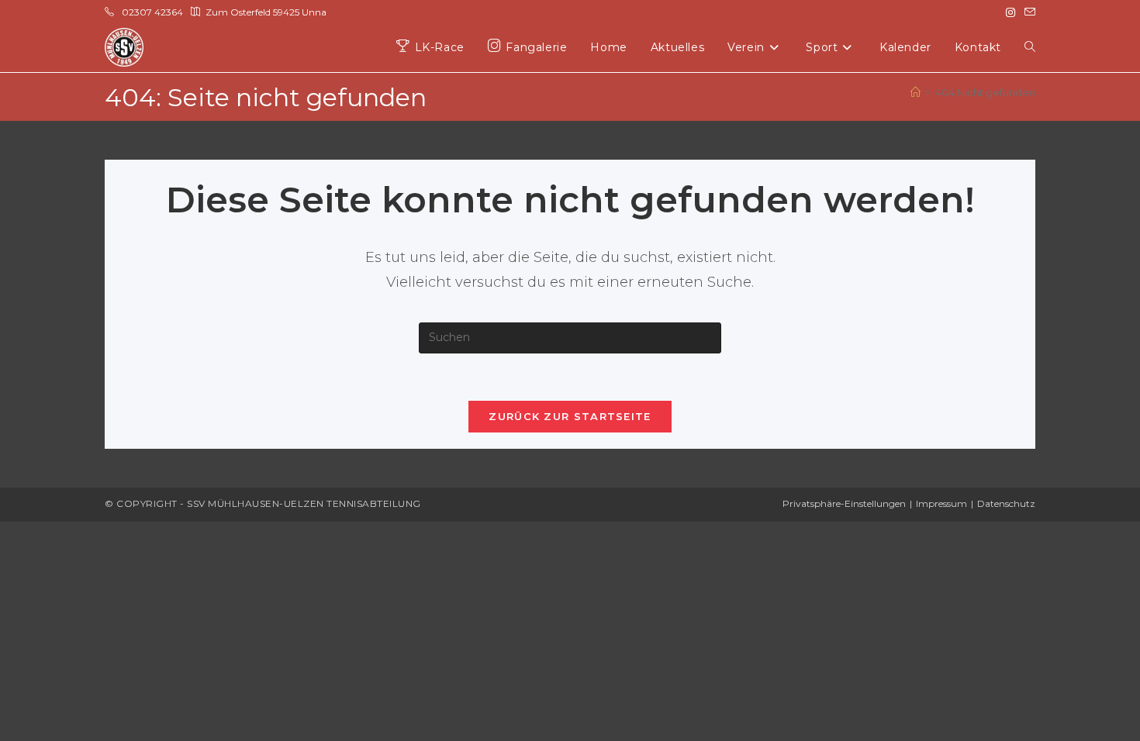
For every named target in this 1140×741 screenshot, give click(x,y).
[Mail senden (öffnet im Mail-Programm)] (1027, 12)
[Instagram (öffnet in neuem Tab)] (1010, 12)
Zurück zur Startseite (570, 416)
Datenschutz (1006, 503)
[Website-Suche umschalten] (1030, 47)
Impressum (941, 503)
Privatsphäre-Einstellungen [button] (844, 503)
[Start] (915, 92)
